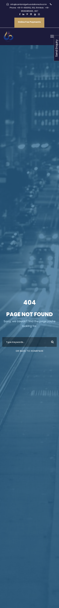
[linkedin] (23, 14)
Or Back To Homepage (29, 350)
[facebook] (19, 14)
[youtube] (35, 14)
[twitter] (31, 14)
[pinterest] (27, 14)
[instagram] (39, 14)
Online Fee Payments (29, 21)
